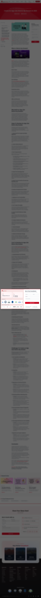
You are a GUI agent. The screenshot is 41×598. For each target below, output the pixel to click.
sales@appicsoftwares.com (6, 295)
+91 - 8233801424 (15, 295)
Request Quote (32, 302)
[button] (26, 296)
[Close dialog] (39, 290)
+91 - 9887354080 (15, 296)
